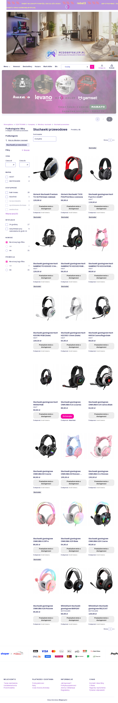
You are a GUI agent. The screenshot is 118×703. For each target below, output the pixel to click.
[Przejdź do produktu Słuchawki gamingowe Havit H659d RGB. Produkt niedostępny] (46, 377)
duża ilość (13, 197)
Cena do (22, 161)
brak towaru (13, 192)
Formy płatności (38, 683)
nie (10, 250)
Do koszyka (67, 416)
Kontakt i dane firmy (96, 683)
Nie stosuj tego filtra (16, 242)
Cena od (9, 161)
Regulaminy (65, 690)
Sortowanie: (37, 134)
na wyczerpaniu (15, 201)
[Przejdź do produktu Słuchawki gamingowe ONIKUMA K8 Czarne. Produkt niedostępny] (46, 446)
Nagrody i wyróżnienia (97, 688)
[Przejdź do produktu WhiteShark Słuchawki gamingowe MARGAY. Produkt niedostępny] (74, 581)
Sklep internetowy (56, 700)
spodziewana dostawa (17, 205)
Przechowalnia (9, 688)
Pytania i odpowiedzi (97, 690)
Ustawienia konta (10, 685)
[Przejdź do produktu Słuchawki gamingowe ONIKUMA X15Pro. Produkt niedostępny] (46, 513)
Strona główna (8, 124)
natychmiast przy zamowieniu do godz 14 (18, 230)
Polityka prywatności (68, 685)
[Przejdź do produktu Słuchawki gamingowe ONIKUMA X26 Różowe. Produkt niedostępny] (46, 581)
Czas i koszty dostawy (40, 688)
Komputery (31, 124)
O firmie (92, 685)
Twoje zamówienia (10, 683)
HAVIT (11, 177)
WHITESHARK (14, 181)
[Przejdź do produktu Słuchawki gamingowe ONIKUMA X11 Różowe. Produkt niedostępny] (101, 446)
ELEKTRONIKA (20, 124)
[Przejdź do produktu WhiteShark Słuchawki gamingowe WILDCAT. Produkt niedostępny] (101, 581)
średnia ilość (13, 209)
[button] (92, 67)
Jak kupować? (66, 683)
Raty (34, 685)
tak (10, 246)
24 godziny (13, 224)
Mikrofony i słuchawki (44, 124)
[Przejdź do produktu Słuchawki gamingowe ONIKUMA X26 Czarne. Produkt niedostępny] (101, 513)
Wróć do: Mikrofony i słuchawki (18, 140)
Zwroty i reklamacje (68, 688)
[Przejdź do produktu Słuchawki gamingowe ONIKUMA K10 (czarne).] (74, 377)
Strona (106, 140)
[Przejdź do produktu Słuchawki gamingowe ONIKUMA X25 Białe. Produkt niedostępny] (74, 513)
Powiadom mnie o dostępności (46, 208)
